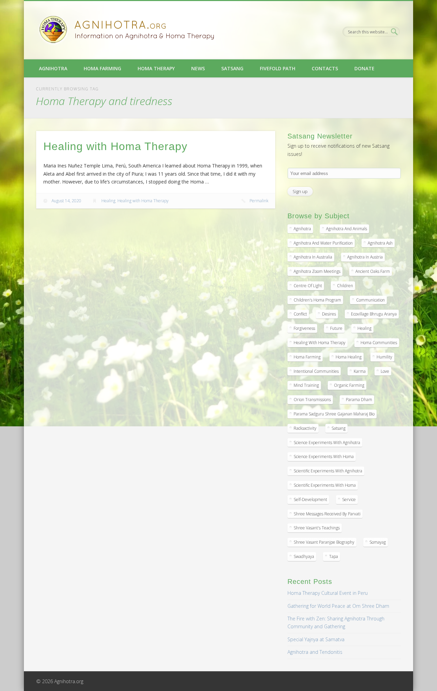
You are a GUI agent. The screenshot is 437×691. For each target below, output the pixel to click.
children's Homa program (317, 300)
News (198, 68)
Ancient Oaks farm (372, 271)
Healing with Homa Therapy (115, 146)
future (336, 328)
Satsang (232, 68)
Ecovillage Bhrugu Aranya (374, 314)
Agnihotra (53, 68)
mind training (306, 385)
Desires (329, 314)
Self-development (310, 499)
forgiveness (304, 328)
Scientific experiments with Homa (325, 485)
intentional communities (316, 371)
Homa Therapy (156, 68)
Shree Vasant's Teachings (317, 528)
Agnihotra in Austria (365, 257)
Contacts (325, 68)
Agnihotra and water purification (323, 243)
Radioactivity (305, 428)
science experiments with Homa (324, 456)
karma (360, 371)
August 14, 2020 (66, 201)
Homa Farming (102, 68)
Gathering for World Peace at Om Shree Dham (338, 606)
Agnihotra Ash (380, 243)
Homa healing (349, 357)
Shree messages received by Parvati (327, 514)
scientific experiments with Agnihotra (328, 471)
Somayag (377, 542)
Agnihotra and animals (346, 229)
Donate (364, 68)
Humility (384, 357)
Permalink (259, 201)
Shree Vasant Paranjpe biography (324, 542)
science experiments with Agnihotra (327, 442)
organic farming (349, 385)
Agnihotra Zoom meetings (317, 271)
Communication (370, 300)
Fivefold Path (277, 68)
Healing (108, 201)
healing (364, 328)
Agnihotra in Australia (313, 257)
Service (349, 499)
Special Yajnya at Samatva (315, 639)
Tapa (333, 556)
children (345, 286)
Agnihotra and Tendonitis (314, 652)
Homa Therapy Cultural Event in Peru (327, 593)
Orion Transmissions (312, 399)
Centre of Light (308, 286)
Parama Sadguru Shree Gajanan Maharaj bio (334, 414)
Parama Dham (359, 399)
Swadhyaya (304, 556)
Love (385, 371)
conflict (300, 314)
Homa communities (379, 343)
